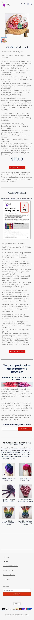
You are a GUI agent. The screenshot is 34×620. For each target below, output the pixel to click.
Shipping (6, 579)
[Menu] (31, 4)
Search (5, 561)
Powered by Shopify (23, 615)
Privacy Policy (8, 570)
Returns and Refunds (10, 566)
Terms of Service (9, 575)
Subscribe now (25, 428)
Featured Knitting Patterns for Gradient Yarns (17, 444)
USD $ (16, 604)
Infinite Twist (13, 615)
